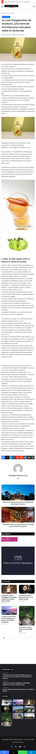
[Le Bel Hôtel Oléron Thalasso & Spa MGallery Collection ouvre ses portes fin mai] (29, 716)
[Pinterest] (17, 457)
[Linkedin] (11, 457)
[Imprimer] (33, 457)
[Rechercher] (34, 7)
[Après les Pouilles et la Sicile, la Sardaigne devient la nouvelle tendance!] (18, 709)
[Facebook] (3, 457)
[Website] (18, 478)
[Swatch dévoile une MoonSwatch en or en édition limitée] (27, 589)
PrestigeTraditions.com (18, 475)
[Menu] (2, 7)
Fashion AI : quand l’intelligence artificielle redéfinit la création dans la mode (9, 598)
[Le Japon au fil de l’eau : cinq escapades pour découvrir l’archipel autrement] (9, 610)
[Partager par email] (29, 457)
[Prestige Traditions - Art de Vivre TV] (11, 6)
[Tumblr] (14, 457)
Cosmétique (11, 13)
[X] (7, 457)
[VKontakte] (25, 457)
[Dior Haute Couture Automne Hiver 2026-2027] (27, 615)
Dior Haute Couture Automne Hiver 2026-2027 (17, 1)
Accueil (5, 13)
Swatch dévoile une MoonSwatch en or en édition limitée (26, 597)
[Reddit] (21, 457)
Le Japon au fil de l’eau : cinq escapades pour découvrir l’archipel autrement (9, 619)
